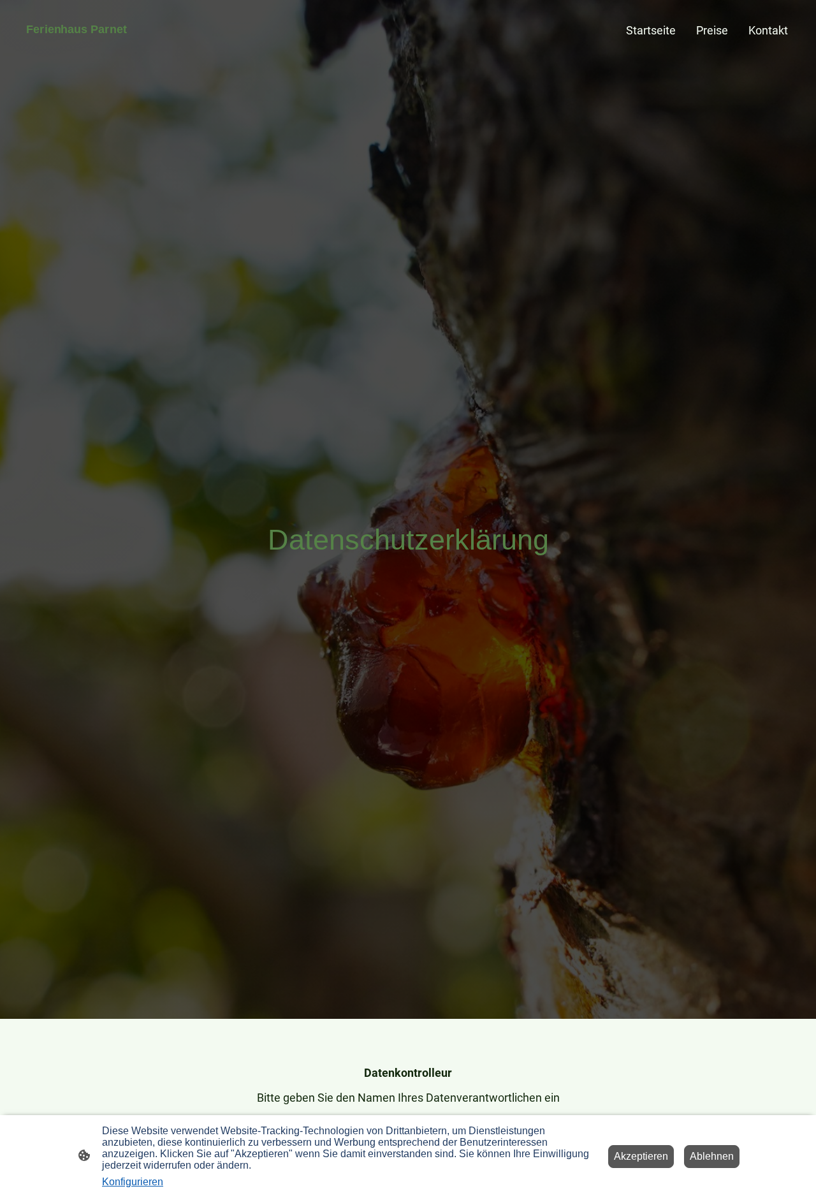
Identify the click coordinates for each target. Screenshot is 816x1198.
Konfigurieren (132, 1181)
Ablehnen (712, 1156)
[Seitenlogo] (76, 45)
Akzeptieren (641, 1156)
